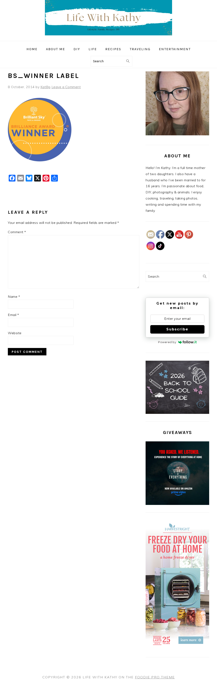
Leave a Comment (66, 87)
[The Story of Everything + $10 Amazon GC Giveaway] (177, 504)
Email (13, 315)
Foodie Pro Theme (155, 677)
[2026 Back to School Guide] (177, 412)
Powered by (167, 342)
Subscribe (177, 329)
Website (15, 333)
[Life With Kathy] (108, 38)
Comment (17, 232)
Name (14, 296)
